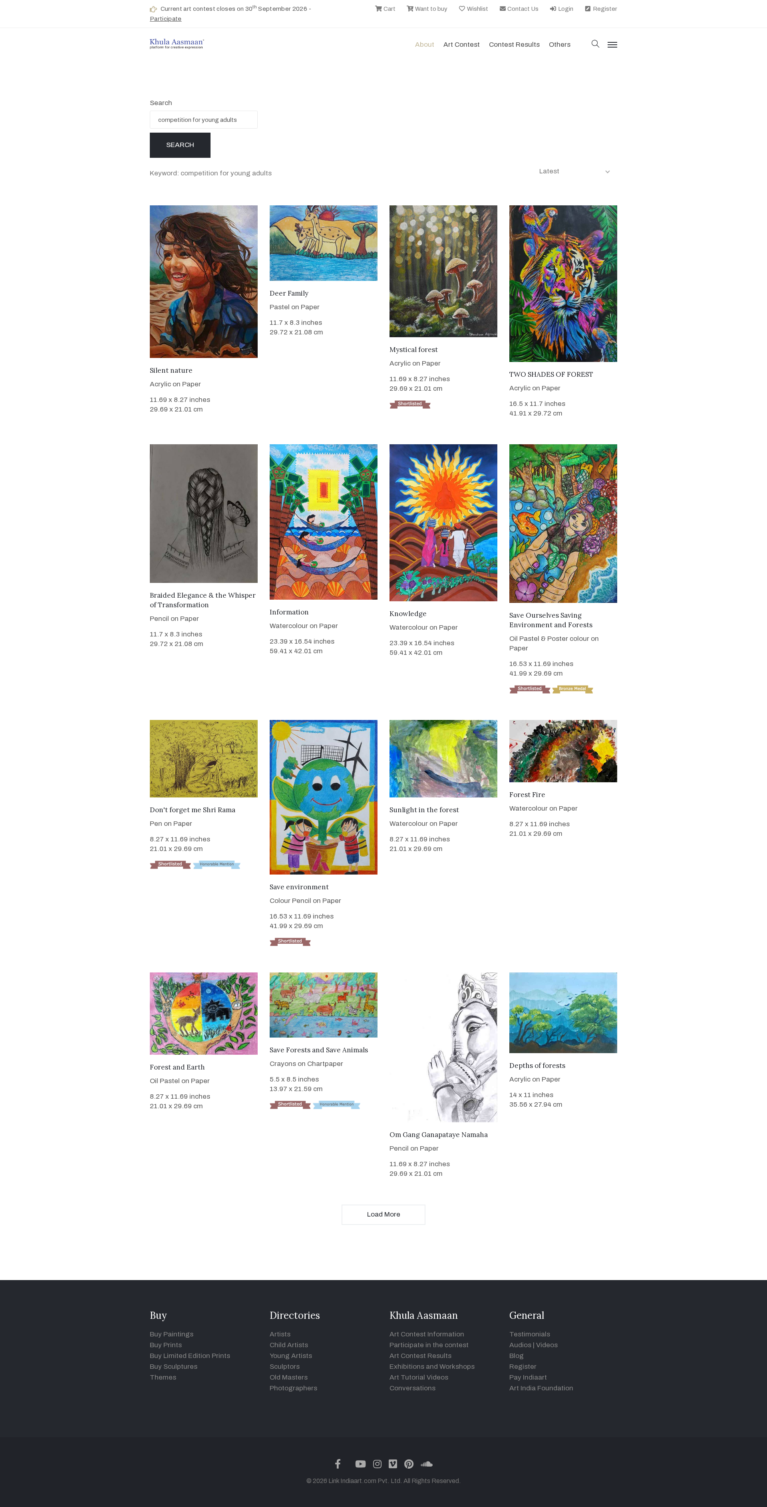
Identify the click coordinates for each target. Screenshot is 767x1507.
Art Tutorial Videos (418, 1377)
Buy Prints (166, 1345)
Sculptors (285, 1366)
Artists (280, 1334)
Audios (520, 1345)
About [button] (424, 44)
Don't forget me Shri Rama (192, 809)
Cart (388, 9)
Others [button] (559, 44)
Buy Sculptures (173, 1366)
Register (604, 9)
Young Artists (291, 1356)
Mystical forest (413, 349)
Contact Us (522, 9)
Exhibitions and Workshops (432, 1366)
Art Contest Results (420, 1356)
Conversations (412, 1388)
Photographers (293, 1388)
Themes (163, 1377)
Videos (547, 1345)
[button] (596, 44)
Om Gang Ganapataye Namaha (438, 1134)
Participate (166, 19)
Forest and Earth (177, 1067)
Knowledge (408, 613)
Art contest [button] (461, 44)
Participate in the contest (429, 1345)
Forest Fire (527, 794)
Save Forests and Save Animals (319, 1050)
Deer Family (289, 293)
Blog (516, 1356)
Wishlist (477, 9)
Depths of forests (537, 1065)
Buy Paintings (171, 1334)
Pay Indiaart (528, 1377)
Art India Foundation (541, 1388)
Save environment (299, 887)
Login (565, 9)
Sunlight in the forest (424, 809)
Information (289, 612)
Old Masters (289, 1377)
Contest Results (514, 44)
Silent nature (171, 370)
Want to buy (430, 9)
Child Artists (289, 1345)
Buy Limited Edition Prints (190, 1356)
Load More (383, 1214)
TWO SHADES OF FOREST (551, 374)
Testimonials (529, 1334)
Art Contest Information (426, 1334)
